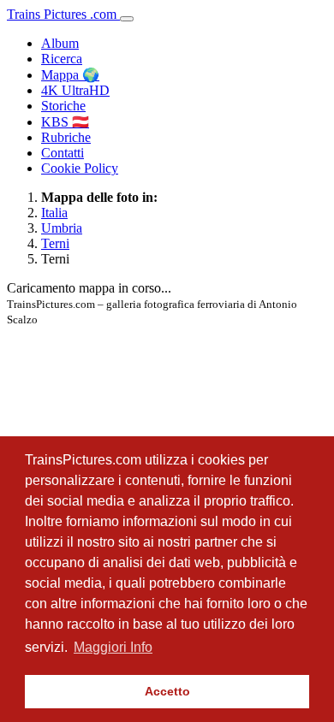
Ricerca (61, 58)
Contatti (62, 152)
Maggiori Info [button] (113, 647)
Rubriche (66, 137)
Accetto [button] (167, 691)
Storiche (63, 105)
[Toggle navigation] (127, 18)
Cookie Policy (79, 168)
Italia (54, 212)
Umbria (61, 228)
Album (60, 43)
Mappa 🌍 (70, 75)
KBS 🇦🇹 (65, 122)
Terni (55, 243)
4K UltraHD (75, 90)
